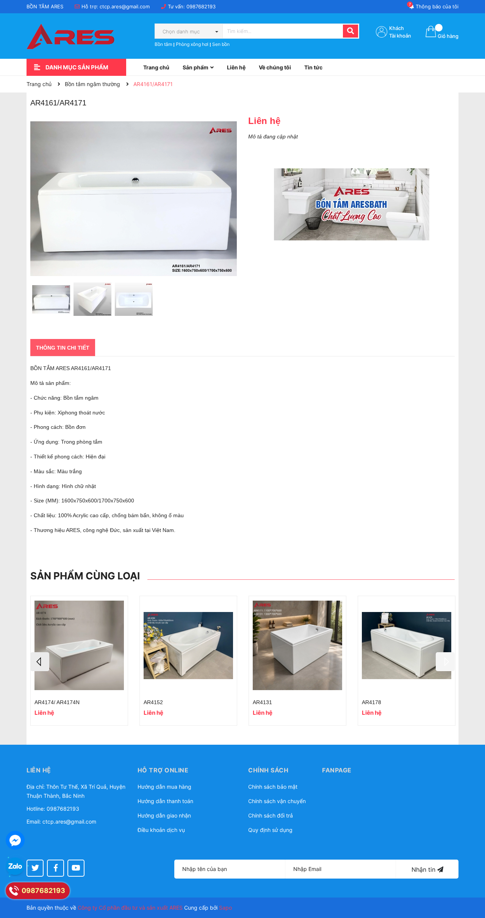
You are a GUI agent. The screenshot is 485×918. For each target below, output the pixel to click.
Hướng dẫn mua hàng (164, 786)
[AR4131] (297, 645)
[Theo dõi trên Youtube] (75, 868)
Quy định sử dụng (270, 830)
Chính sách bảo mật (272, 786)
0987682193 (201, 6)
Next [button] (445, 661)
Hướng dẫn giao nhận (164, 815)
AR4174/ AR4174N (57, 702)
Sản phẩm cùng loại (85, 576)
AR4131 (262, 702)
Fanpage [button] (337, 770)
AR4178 (371, 702)
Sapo (225, 907)
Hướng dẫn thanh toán (165, 801)
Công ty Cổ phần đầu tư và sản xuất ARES (130, 907)
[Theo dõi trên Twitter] (35, 868)
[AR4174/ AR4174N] (79, 645)
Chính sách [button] (268, 770)
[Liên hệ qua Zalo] (15, 866)
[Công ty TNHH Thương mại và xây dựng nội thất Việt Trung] (351, 204)
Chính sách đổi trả (270, 815)
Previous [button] (39, 661)
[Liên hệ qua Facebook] (15, 840)
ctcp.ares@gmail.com (125, 6)
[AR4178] (406, 645)
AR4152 (153, 702)
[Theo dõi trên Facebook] (55, 868)
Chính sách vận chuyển (277, 801)
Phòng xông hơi (192, 44)
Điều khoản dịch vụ (161, 830)
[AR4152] (188, 645)
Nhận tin (424, 869)
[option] (51, 301)
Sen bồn (221, 44)
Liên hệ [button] (39, 770)
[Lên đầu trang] (471, 882)
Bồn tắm (163, 44)
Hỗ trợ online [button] (163, 770)
